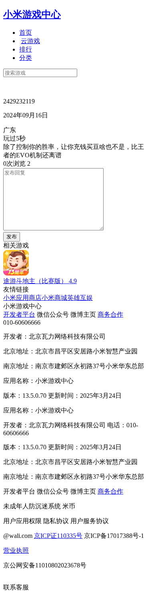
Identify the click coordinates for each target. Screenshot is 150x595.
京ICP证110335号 (58, 535)
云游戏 (30, 41)
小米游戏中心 (32, 14)
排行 (25, 49)
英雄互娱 (80, 297)
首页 (25, 32)
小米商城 (54, 297)
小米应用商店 (22, 297)
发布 (11, 237)
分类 (25, 57)
